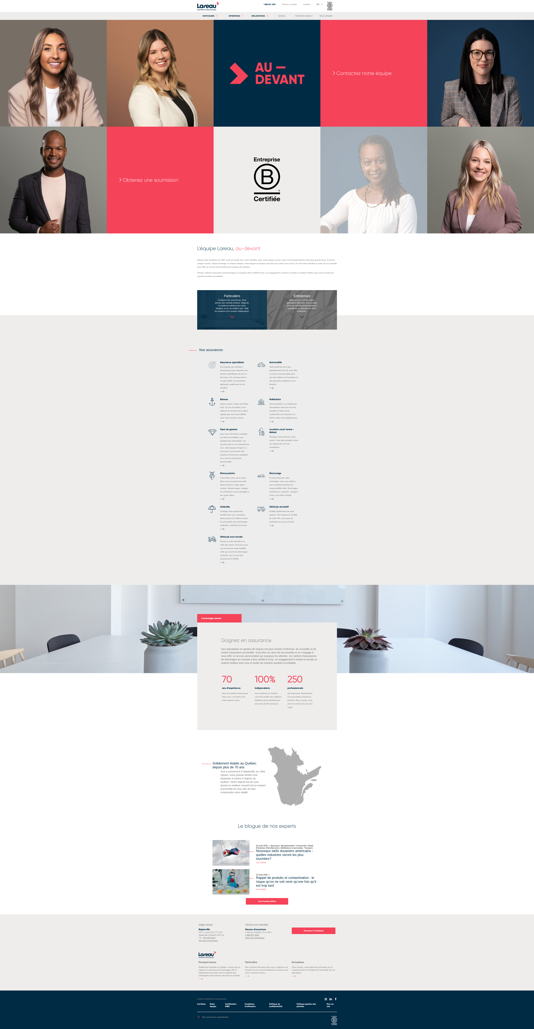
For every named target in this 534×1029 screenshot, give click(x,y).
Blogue (281, 16)
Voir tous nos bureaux (208, 940)
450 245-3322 (209, 938)
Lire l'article (261, 862)
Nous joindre (325, 16)
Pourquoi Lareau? (304, 16)
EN (318, 4)
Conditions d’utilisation (250, 1005)
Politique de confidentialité (275, 1005)
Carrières (306, 4)
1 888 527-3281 (269, 4)
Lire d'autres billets (267, 901)
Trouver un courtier (289, 4)
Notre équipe (213, 1005)
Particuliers (208, 16)
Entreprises (234, 16)
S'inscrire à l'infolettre (314, 931)
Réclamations (258, 16)
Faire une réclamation (254, 938)
